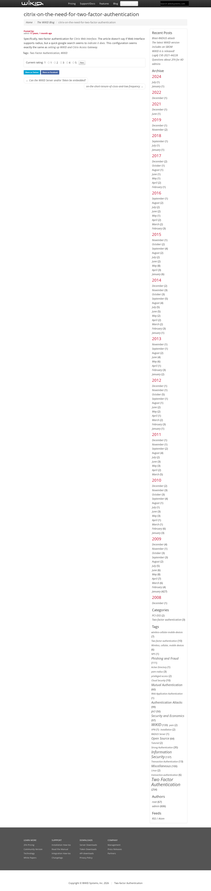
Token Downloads (88, 849)
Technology (29, 853)
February (157, 187)
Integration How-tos (61, 853)
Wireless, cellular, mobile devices (167, 645)
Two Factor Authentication (44, 53)
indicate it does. (97, 43)
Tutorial (155, 743)
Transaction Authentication (164, 761)
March (155, 224)
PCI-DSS (156, 615)
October (156, 165)
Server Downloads (88, 845)
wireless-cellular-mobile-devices (167, 632)
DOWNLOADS (86, 840)
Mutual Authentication (166, 685)
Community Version (33, 849)
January (156, 86)
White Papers (30, 857)
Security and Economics (167, 716)
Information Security (161, 754)
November (158, 129)
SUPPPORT (57, 840)
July (154, 82)
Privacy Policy (86, 857)
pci (153, 711)
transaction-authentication (164, 775)
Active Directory (159, 667)
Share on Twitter (32, 72)
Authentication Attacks (166, 702)
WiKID (64, 53)
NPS (153, 654)
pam (171, 725)
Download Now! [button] (129, 3)
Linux (154, 770)
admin (26, 33)
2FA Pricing (29, 845)
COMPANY (113, 840)
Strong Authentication (162, 747)
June (154, 113)
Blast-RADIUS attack (163, 38)
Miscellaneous (161, 766)
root (154, 802)
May (154, 178)
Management (114, 845)
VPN (153, 729)
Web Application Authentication (167, 693)
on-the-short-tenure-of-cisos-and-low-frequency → (114, 86)
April (154, 182)
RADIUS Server (158, 734)
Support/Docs (87, 3)
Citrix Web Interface (85, 38)
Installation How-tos (61, 845)
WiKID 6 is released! (163, 51)
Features (104, 3)
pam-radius (157, 671)
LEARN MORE (30, 840)
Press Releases (115, 849)
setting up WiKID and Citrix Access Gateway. (73, 47)
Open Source (160, 738)
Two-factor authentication (166, 619)
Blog (115, 3)
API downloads (87, 853)
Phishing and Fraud (165, 658)
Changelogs (57, 857)
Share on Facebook (50, 72)
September (158, 141)
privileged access (159, 676)
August (156, 170)
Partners (112, 853)
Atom (161, 818)
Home (29, 22)
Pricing (72, 3)
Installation (166, 729)
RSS (154, 818)
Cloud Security (158, 680)
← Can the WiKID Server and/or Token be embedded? (56, 80)
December (157, 98)
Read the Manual (60, 849)
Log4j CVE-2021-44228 (165, 55)
